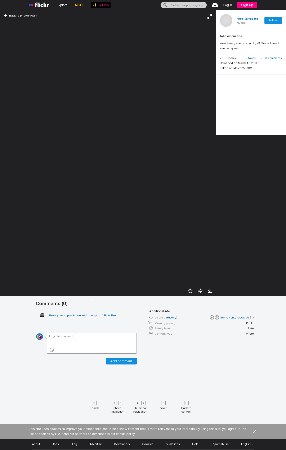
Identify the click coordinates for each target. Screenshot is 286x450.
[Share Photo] (200, 290)
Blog (74, 444)
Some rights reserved (234, 317)
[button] (252, 317)
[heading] (39, 5)
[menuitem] (100, 5)
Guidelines (173, 444)
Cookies (147, 444)
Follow (273, 20)
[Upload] (215, 5)
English (246, 444)
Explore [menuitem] (62, 5)
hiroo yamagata (247, 18)
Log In (227, 5)
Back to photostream (23, 15)
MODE (79, 5)
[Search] (164, 5)
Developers (122, 444)
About (36, 444)
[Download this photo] (209, 290)
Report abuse (220, 444)
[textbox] (188, 5)
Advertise (95, 444)
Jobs (55, 444)
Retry (94, 300)
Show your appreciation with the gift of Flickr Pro (82, 315)
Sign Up (247, 5)
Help (195, 444)
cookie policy (125, 434)
